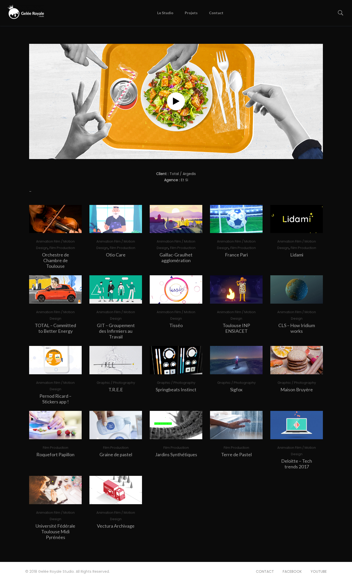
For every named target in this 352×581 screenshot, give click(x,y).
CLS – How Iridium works (296, 328)
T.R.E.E (115, 389)
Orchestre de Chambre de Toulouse (55, 260)
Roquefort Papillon (55, 454)
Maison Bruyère (296, 389)
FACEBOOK (292, 571)
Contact (216, 13)
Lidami (296, 255)
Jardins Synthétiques (176, 454)
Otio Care (115, 255)
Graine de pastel (115, 454)
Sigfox (236, 389)
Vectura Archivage (116, 526)
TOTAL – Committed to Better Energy (55, 328)
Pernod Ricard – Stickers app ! (55, 398)
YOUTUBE (319, 571)
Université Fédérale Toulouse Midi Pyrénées (55, 531)
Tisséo (176, 325)
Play (57, 218)
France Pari (236, 255)
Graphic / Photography (116, 382)
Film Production (62, 247)
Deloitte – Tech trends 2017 (296, 463)
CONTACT (265, 571)
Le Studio (165, 13)
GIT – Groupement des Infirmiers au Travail (116, 330)
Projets (191, 13)
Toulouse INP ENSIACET (236, 328)
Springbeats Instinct (176, 389)
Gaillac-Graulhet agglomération (176, 257)
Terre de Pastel (236, 454)
